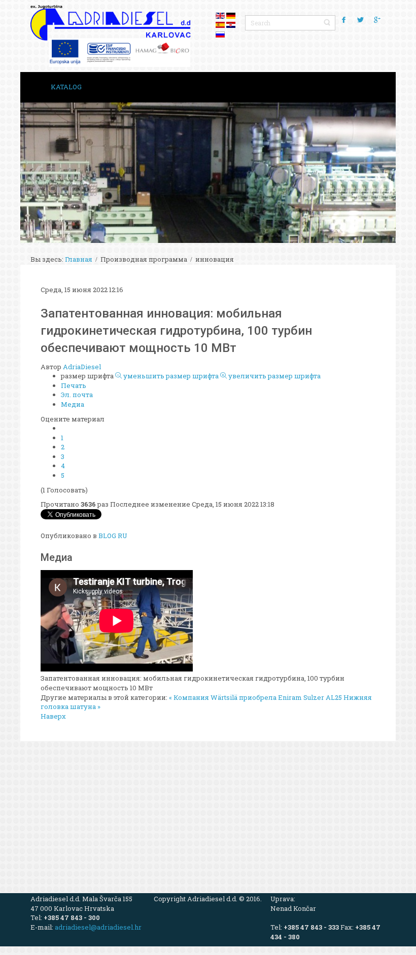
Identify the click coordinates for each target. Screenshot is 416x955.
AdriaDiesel (82, 366)
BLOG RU (112, 535)
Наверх (53, 716)
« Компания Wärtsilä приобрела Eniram (235, 697)
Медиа (72, 404)
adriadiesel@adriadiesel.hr (98, 927)
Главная (78, 259)
